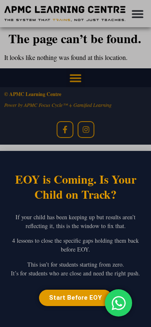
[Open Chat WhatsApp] (118, 303)
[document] (75, 163)
